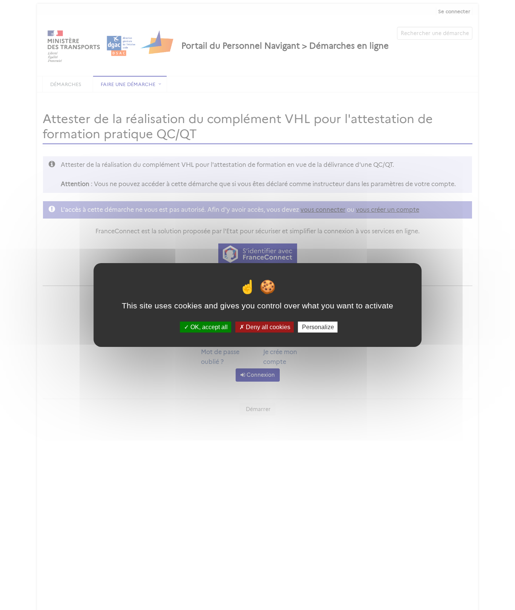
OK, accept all (208, 327)
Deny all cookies (267, 327)
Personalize (318, 327)
